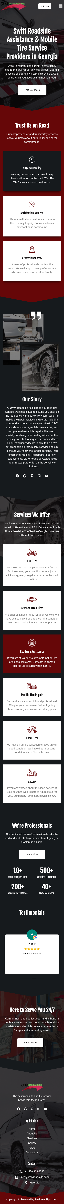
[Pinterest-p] (32, 476)
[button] (60, 6)
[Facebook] (17, 476)
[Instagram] (39, 476)
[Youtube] (46, 476)
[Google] (24, 476)
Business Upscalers (46, 1199)
